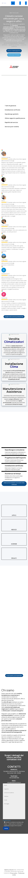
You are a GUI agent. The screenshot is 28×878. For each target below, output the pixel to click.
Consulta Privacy (7, 820)
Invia (6, 828)
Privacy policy (13, 873)
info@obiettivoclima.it (14, 782)
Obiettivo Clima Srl (8, 870)
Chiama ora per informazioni (14, 55)
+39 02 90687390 (14, 778)
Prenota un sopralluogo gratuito (14, 50)
